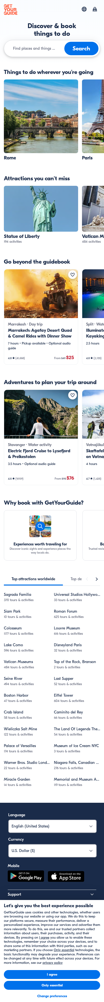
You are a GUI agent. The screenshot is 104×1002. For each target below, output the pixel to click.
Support (14, 894)
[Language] (84, 9)
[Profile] (94, 9)
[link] (41, 120)
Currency (16, 839)
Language (16, 815)
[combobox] (37, 48)
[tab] (33, 579)
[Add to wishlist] (72, 274)
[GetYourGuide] (10, 9)
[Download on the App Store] (66, 877)
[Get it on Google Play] (26, 877)
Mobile (13, 866)
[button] (41, 120)
